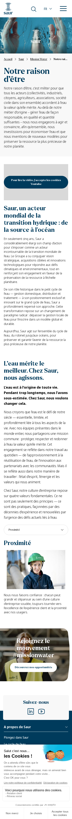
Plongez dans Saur (16, 737)
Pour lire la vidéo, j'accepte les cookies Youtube (36, 182)
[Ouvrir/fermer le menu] (63, 9)
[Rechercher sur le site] (34, 9)
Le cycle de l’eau (15, 744)
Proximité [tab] (14, 529)
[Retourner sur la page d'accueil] (8, 8)
